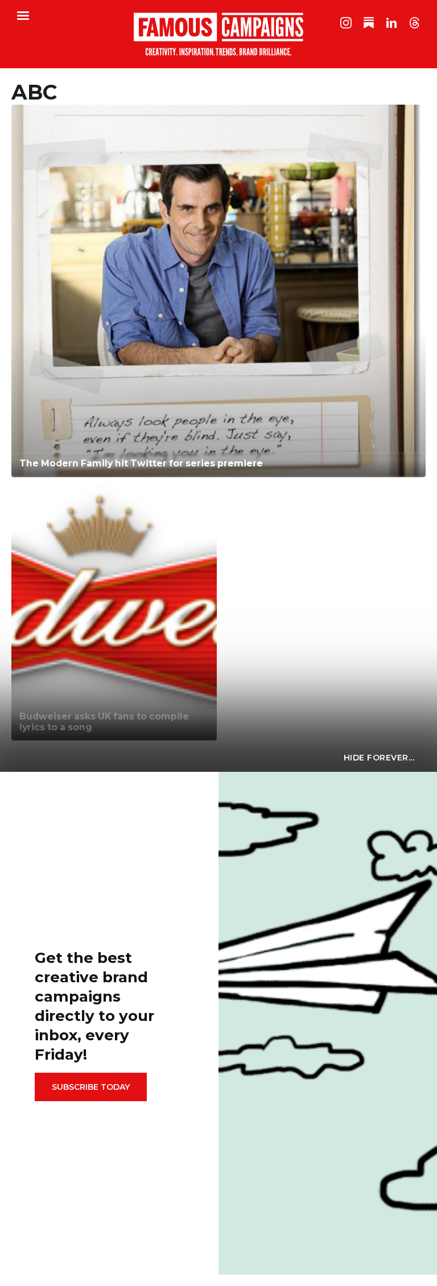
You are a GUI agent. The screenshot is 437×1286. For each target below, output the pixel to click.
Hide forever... (379, 757)
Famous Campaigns (218, 34)
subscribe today (91, 1087)
